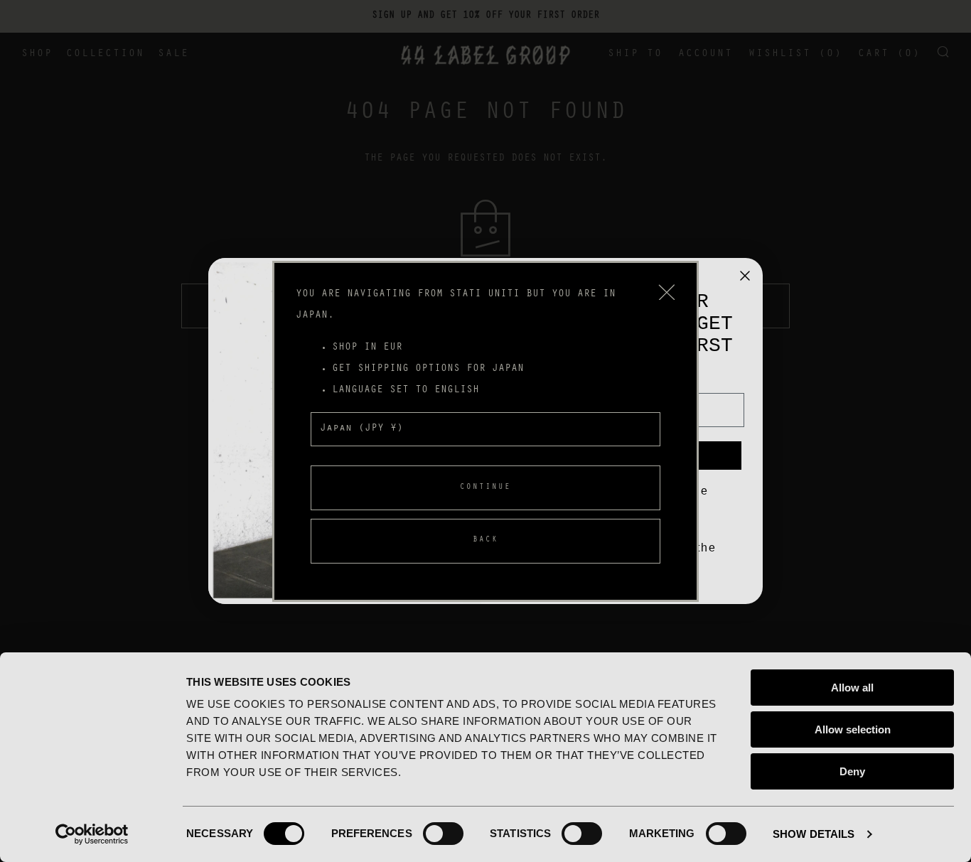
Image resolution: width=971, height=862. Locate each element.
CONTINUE (485, 487)
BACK (485, 540)
